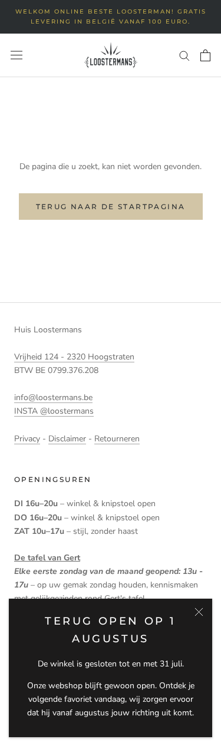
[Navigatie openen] (16, 55)
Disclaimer (67, 438)
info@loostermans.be (53, 397)
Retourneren (117, 438)
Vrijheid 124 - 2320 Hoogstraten (74, 356)
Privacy (27, 438)
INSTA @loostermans (54, 411)
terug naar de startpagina (111, 206)
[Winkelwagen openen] (205, 55)
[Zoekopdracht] (184, 55)
